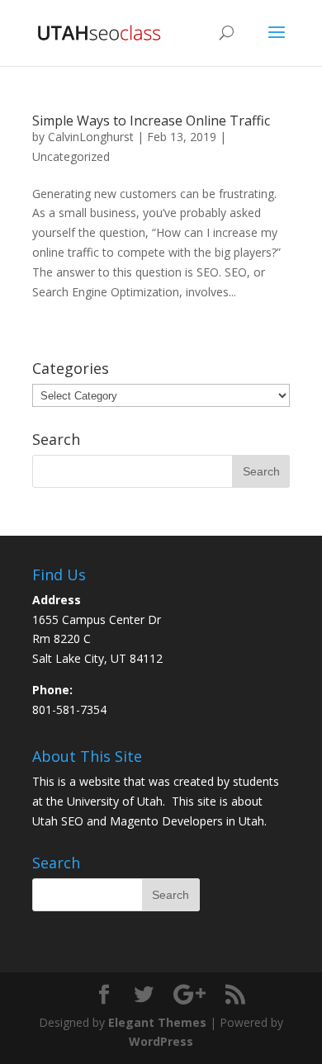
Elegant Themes (157, 1022)
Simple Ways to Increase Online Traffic (151, 120)
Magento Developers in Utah (187, 821)
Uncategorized (71, 156)
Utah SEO (57, 821)
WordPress (161, 1041)
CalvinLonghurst (91, 136)
